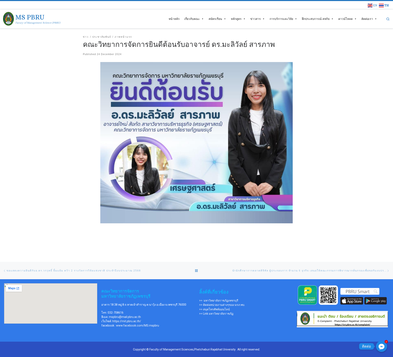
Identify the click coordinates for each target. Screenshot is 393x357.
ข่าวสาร (255, 18)
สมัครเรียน (215, 18)
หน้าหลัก (174, 18)
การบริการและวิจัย (281, 18)
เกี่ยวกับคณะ (192, 18)
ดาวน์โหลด (345, 18)
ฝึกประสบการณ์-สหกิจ (316, 18)
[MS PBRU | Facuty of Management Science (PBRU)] (8, 18)
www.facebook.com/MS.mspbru (137, 325)
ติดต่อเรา (367, 18)
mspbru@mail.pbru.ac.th (125, 317)
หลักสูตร (236, 18)
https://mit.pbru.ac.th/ (126, 321)
